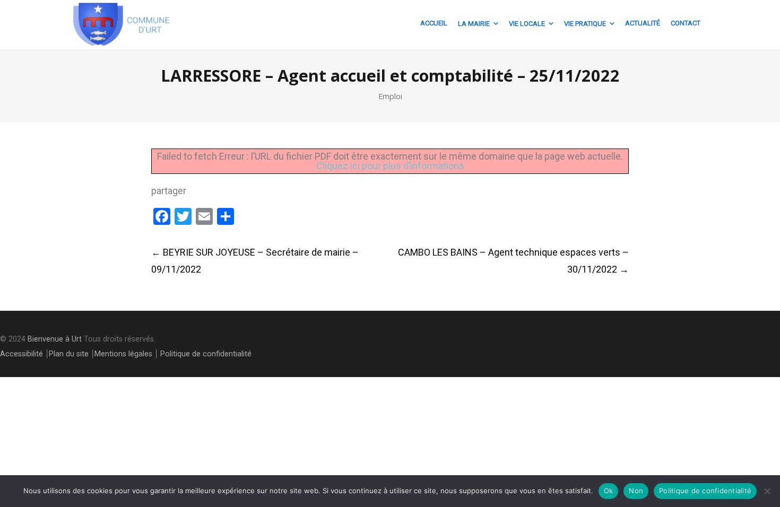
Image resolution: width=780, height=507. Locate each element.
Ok (608, 490)
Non (636, 490)
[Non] (766, 491)
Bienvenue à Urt (55, 339)
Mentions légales (123, 354)
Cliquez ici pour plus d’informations (390, 165)
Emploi (390, 96)
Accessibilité (21, 354)
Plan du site (69, 354)
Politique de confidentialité (206, 354)
